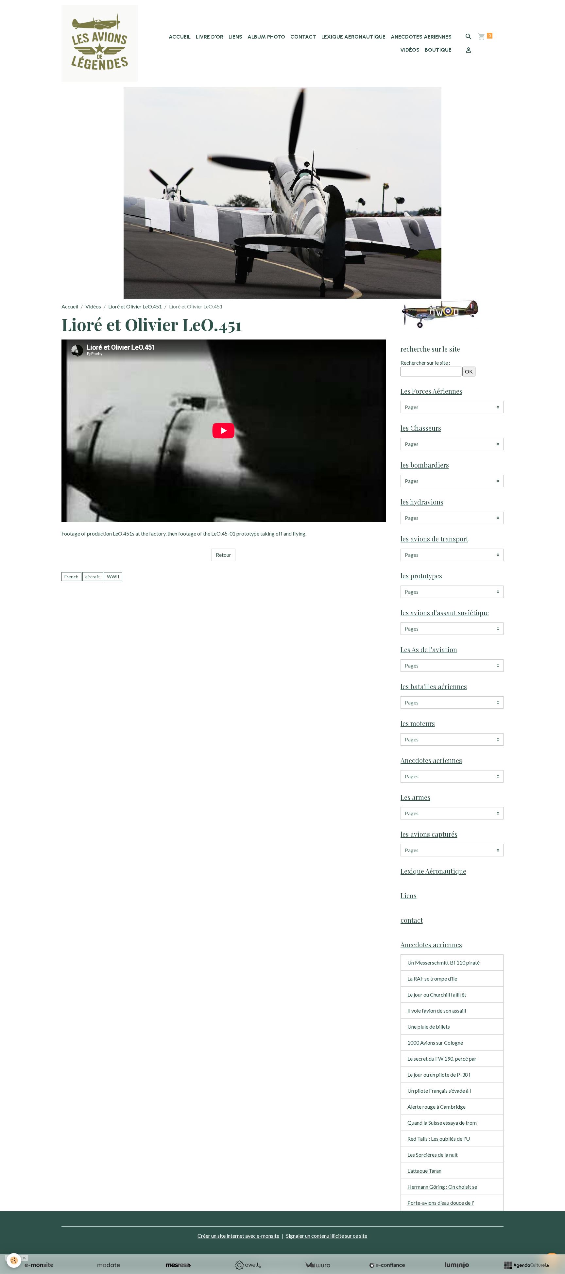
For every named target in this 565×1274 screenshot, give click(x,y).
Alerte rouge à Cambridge (436, 1106)
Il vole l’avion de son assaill (436, 1010)
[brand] (99, 43)
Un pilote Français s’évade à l (439, 1090)
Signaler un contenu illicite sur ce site (326, 1236)
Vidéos (409, 50)
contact (303, 37)
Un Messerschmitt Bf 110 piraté (443, 962)
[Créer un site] (38, 1265)
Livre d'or (209, 37)
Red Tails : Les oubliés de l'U (438, 1138)
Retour (223, 555)
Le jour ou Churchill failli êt (436, 994)
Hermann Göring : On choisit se (442, 1186)
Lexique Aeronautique (353, 37)
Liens (235, 37)
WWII (113, 576)
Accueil (180, 37)
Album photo (266, 37)
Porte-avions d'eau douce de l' (440, 1203)
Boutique (438, 50)
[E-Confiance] (387, 1265)
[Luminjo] (456, 1265)
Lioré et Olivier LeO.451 (135, 306)
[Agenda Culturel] (526, 1265)
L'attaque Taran (424, 1170)
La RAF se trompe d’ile (432, 978)
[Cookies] (14, 1260)
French (71, 576)
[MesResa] (178, 1265)
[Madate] (108, 1265)
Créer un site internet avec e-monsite (238, 1236)
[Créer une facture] (317, 1265)
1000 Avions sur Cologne (435, 1042)
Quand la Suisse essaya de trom (442, 1122)
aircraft (92, 576)
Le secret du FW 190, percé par (441, 1058)
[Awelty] (247, 1265)
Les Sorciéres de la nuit (432, 1154)
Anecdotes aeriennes (421, 37)
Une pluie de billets (428, 1026)
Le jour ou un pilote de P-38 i (438, 1074)
